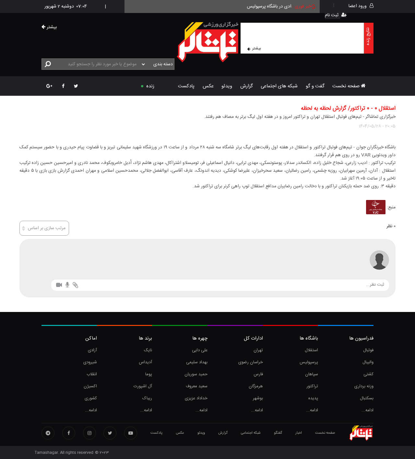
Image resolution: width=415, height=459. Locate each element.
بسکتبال (367, 398)
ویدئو (226, 86)
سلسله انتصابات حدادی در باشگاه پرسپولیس (291, 6)
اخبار (298, 433)
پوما (148, 374)
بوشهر (258, 398)
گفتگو (278, 433)
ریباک (147, 398)
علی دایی (200, 350)
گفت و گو (315, 86)
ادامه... (368, 410)
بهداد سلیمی (197, 362)
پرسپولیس (309, 362)
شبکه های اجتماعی (279, 86)
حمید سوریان (196, 374)
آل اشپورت (143, 386)
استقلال (311, 350)
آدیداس (145, 362)
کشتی (368, 374)
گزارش (246, 86)
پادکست (186, 86)
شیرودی (90, 362)
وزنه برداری (364, 386)
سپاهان (311, 374)
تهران (258, 350)
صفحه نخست (346, 86)
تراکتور (312, 386)
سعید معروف (197, 386)
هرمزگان (256, 386)
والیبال (368, 362)
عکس (208, 86)
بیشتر (256, 48)
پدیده (313, 398)
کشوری (91, 398)
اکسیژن (90, 386)
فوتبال (368, 350)
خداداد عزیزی (196, 398)
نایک (148, 350)
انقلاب (92, 374)
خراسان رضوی (250, 362)
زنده (150, 86)
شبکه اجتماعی (251, 433)
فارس (258, 374)
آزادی (92, 350)
